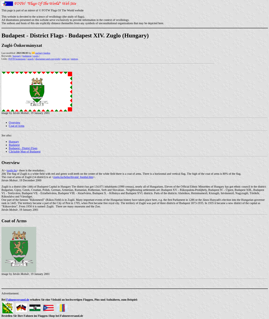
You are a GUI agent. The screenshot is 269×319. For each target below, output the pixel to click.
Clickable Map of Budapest (24, 151)
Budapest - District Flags (23, 148)
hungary (17, 56)
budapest (27, 56)
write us (65, 58)
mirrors (74, 58)
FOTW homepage (17, 58)
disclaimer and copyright (47, 58)
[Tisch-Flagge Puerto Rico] (48, 306)
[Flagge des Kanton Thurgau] (7, 306)
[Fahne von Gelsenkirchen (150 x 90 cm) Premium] (35, 306)
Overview (14, 122)
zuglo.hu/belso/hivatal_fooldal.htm (73, 177)
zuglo (36, 56)
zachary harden (42, 53)
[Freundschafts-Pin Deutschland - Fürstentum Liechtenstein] (21, 306)
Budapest (14, 144)
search (30, 58)
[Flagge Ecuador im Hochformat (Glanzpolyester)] (62, 306)
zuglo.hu (12, 170)
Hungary (14, 141)
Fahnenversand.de (17, 299)
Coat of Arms (16, 125)
